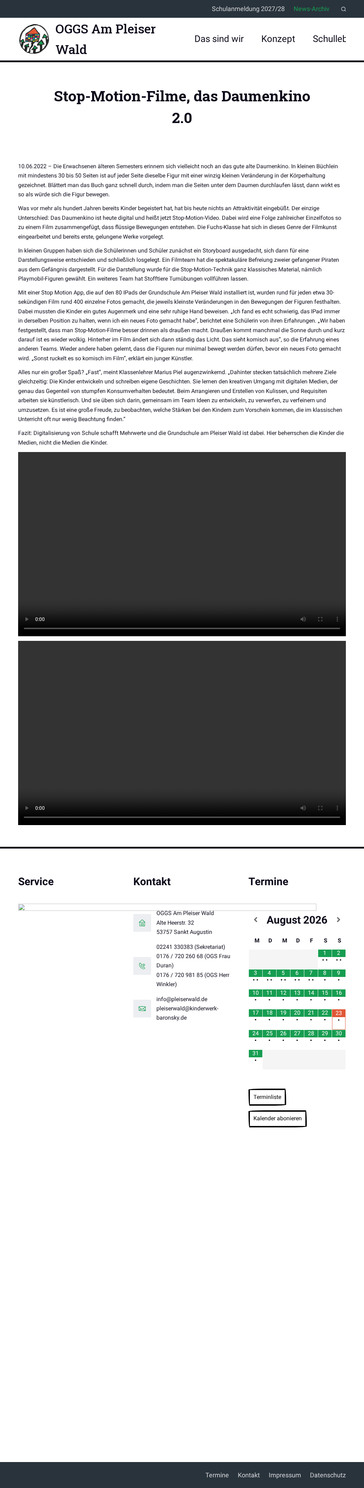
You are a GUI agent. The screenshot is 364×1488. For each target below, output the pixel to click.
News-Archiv (312, 8)
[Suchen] (343, 9)
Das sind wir (219, 38)
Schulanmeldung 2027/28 (248, 8)
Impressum (285, 1475)
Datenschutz (328, 1475)
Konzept (278, 38)
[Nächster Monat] (339, 920)
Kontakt (249, 1475)
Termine (217, 1475)
